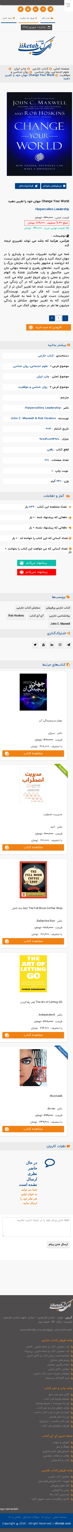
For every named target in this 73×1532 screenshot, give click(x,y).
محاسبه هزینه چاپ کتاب (57, 1399)
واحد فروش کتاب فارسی (57, 1470)
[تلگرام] (50, 9)
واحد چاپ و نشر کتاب (58, 1388)
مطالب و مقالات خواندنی (56, 1456)
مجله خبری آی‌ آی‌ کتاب (57, 1436)
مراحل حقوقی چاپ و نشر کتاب (53, 1408)
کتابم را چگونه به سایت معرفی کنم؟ (50, 1499)
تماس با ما (15, 1517)
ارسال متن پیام (58, 1244)
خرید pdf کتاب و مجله (57, 1378)
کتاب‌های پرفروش (59, 1485)
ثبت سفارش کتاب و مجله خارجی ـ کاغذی (47, 1347)
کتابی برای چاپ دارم (59, 1394)
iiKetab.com (63, 1524)
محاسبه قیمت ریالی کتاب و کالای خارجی (47, 1355)
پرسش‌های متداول (59, 1360)
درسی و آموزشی (60, 1490)
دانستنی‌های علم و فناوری (56, 1451)
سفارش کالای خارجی (58, 1369)
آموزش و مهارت (60, 1442)
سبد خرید (8, 18)
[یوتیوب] (28, 9)
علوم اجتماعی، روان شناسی (52, 72)
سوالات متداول (31, 1517)
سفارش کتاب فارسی (58, 1476)
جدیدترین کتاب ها (59, 1494)
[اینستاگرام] (43, 9)
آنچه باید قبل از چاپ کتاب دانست (51, 1412)
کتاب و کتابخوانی (60, 1460)
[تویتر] (21, 9)
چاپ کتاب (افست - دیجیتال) (54, 1421)
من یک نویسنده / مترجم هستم (52, 1403)
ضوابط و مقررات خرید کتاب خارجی (51, 1373)
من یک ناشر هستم (60, 1417)
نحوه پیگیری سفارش (58, 1364)
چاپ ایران (19, 69)
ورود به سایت (27, 18)
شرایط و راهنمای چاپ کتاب (55, 1426)
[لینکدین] (36, 9)
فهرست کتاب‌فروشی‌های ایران (53, 1481)
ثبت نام (46, 18)
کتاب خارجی (40, 69)
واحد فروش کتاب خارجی (56, 1340)
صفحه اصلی (61, 69)
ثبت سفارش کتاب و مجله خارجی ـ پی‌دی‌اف (46, 1351)
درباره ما (46, 1517)
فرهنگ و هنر (62, 1447)
